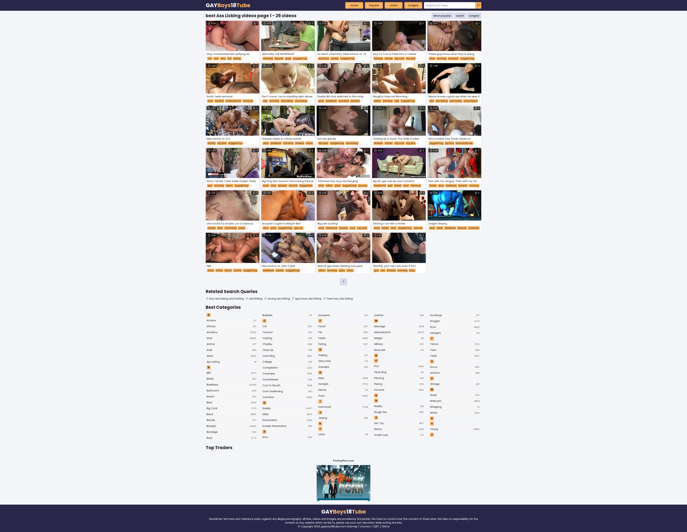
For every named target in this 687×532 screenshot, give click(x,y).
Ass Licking (231, 362)
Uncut (455, 367)
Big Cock (231, 408)
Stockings (455, 315)
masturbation (233, 100)
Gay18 (228, 5)
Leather (399, 315)
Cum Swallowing (287, 391)
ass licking (301, 100)
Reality (399, 406)
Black (231, 414)
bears (350, 270)
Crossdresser (287, 379)
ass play (323, 143)
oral (396, 100)
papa (242, 227)
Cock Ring (287, 356)
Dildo (287, 414)
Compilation (287, 367)
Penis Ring (399, 372)
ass (210, 58)
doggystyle (305, 185)
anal (432, 58)
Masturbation (399, 332)
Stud (455, 327)
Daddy (287, 408)
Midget (399, 338)
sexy (223, 58)
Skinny (399, 429)
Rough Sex (399, 412)
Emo (287, 437)
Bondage (231, 432)
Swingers (455, 333)
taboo (229, 185)
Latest (394, 5)
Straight (455, 321)
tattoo (377, 100)
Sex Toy (399, 423)
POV (399, 366)
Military (399, 344)
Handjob (343, 384)
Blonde (231, 420)
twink (266, 185)
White (455, 413)
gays (288, 58)
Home (354, 5)
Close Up (287, 350)
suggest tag (300, 58)
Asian (231, 356)
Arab (231, 350)
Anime (231, 344)
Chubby (287, 344)
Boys (231, 438)
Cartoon (287, 332)
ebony (228, 270)
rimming (268, 58)
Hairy (343, 378)
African (231, 326)
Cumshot (287, 397)
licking (237, 58)
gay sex (362, 185)
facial (309, 143)
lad (229, 58)
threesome (380, 185)
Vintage (455, 384)
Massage (399, 326)
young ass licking (279, 298)
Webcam (455, 401)
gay (210, 185)
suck (352, 227)
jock (216, 58)
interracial (331, 227)
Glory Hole (343, 361)
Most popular (442, 16)
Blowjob (231, 426)
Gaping (343, 355)
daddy (334, 58)
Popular (374, 5)
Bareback (231, 384)
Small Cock (399, 435)
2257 (376, 526)
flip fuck (449, 143)
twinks (397, 185)
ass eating (287, 100)
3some (237, 270)
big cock (399, 58)
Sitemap (352, 526)
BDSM (231, 379)
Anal (231, 338)
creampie (473, 227)
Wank (455, 395)
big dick (410, 58)
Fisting (343, 344)
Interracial (343, 407)
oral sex (418, 227)
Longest (413, 5)
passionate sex (464, 143)
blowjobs (453, 58)
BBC (231, 373)
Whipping (455, 407)
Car (287, 326)
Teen (455, 350)
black (211, 270)
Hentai (343, 390)
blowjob (378, 58)
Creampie (287, 373)
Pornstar (399, 390)
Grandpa (343, 367)
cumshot (324, 58)
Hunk (343, 396)
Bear (231, 402)
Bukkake (287, 315)
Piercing (399, 378)
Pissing (399, 384)
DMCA (385, 526)
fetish (440, 227)
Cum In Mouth (287, 385)
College (287, 362)
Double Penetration (287, 426)
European (343, 315)
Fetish (343, 338)
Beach (231, 396)
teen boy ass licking (340, 298)
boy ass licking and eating (226, 298)
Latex (343, 434)
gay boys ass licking (308, 298)
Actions (231, 320)
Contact (365, 526)
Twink (455, 356)
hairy (412, 270)
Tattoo (455, 344)
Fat (343, 332)
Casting (287, 338)
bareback (331, 100)
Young (455, 429)
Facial (343, 326)
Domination (287, 420)
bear (220, 227)
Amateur (231, 332)
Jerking (343, 418)
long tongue (470, 100)
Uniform (455, 373)
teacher (279, 58)
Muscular (399, 350)
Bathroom (231, 390)
